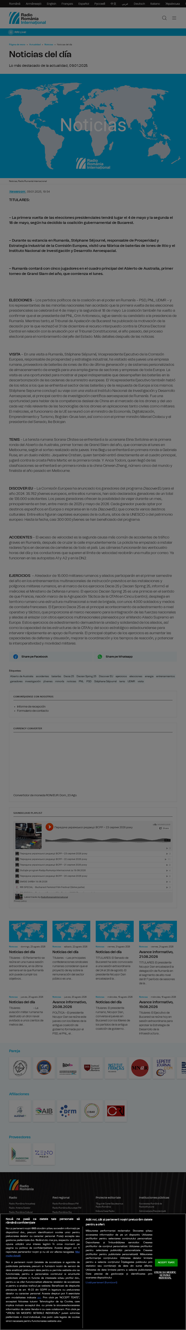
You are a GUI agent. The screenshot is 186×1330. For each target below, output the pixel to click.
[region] (93, 1272)
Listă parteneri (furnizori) (101, 1282)
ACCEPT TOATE (166, 1263)
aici (39, 1298)
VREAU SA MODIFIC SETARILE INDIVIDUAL (165, 1275)
